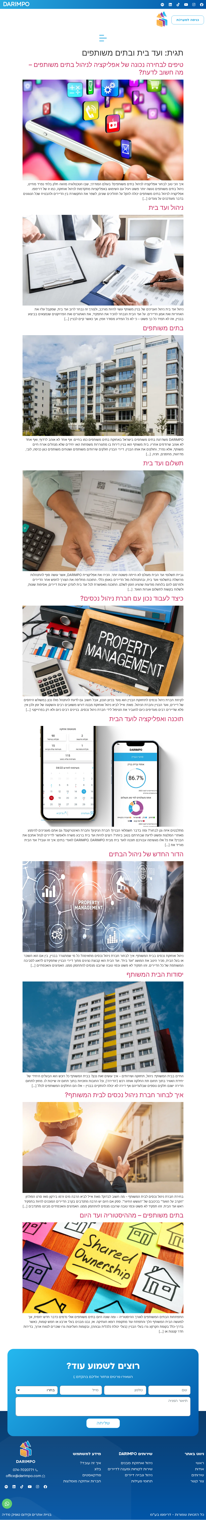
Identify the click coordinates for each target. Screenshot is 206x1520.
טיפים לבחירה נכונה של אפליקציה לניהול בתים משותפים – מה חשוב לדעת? (106, 68)
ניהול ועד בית (166, 207)
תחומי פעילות (141, 1481)
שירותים (198, 1475)
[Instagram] (193, 4)
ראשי (199, 1463)
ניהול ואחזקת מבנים (136, 1463)
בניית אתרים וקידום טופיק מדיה (27, 1514)
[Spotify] (162, 4)
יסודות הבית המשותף (155, 974)
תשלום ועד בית (163, 463)
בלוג (97, 1469)
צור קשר (196, 1481)
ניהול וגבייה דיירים (138, 1475)
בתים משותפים (163, 328)
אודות (199, 1469)
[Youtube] (185, 4)
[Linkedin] (170, 4)
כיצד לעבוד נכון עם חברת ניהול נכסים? (131, 598)
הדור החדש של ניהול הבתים (146, 854)
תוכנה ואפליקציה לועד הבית (146, 719)
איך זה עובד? (90, 1463)
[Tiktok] (178, 4)
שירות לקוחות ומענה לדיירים (130, 1469)
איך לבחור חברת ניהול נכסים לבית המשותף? (124, 1095)
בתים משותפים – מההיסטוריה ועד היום (131, 1215)
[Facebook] (201, 4)
